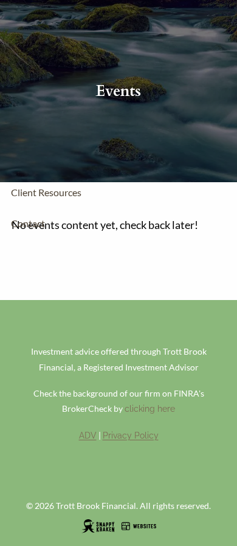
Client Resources (46, 192)
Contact (28, 223)
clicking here (150, 409)
